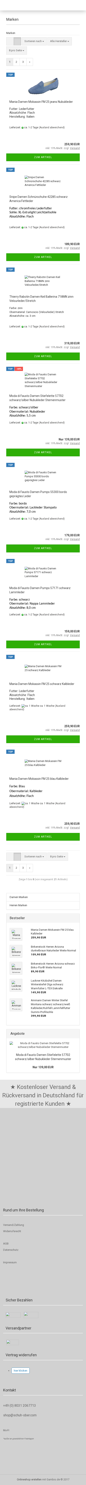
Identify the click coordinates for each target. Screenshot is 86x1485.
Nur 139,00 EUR (43, 1067)
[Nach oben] (11, 1479)
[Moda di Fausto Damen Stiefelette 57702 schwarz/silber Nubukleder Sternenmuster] (43, 1045)
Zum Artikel (43, 157)
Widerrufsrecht (12, 1231)
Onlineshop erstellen (29, 1479)
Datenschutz (10, 1249)
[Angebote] (75, 1033)
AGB (6, 1243)
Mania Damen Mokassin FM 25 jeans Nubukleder (41, 101)
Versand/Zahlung (13, 1224)
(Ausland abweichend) (52, 127)
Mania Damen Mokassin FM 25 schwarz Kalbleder (41, 684)
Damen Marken (19, 897)
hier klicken (20, 1370)
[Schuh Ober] (13, 5)
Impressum (10, 1262)
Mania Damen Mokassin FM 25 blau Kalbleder (39, 778)
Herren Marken (18, 905)
